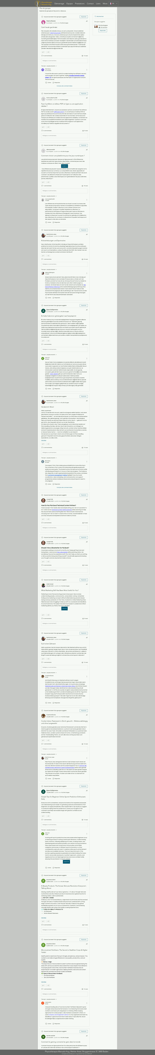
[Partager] (87, 21)
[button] (80, 3)
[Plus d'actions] (87, 70)
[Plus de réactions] (48, 52)
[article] (64, 51)
